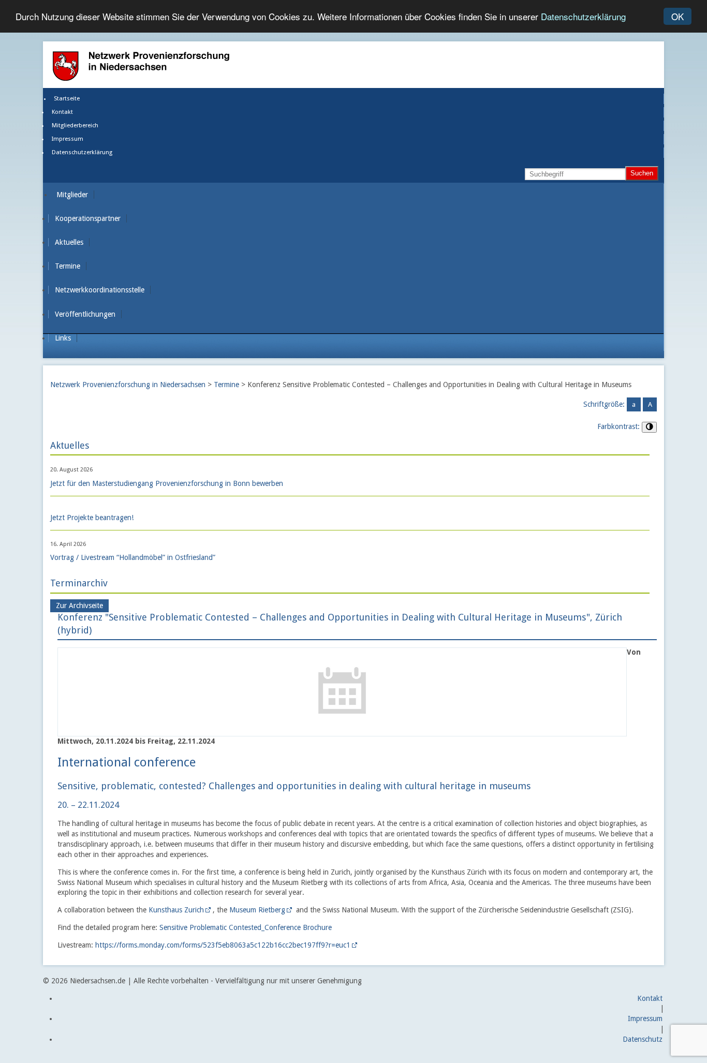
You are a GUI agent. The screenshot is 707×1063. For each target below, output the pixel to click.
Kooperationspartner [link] (88, 218)
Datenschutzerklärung (583, 16)
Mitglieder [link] (72, 194)
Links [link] (63, 338)
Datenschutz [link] (642, 1039)
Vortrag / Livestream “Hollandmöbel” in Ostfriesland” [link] (132, 557)
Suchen (641, 173)
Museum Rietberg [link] (257, 910)
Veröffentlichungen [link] (85, 314)
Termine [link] (67, 266)
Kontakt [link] (62, 112)
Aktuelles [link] (69, 242)
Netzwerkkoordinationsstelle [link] (99, 290)
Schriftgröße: (604, 404)
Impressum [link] (67, 139)
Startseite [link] (67, 98)
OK (677, 16)
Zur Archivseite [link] (79, 606)
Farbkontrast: (618, 426)
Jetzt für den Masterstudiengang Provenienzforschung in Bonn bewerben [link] (166, 483)
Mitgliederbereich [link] (75, 125)
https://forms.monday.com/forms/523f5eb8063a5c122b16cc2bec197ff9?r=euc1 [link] (222, 945)
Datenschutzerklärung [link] (82, 152)
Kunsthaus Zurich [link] (176, 910)
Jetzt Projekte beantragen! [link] (92, 517)
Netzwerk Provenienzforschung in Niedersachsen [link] (127, 384)
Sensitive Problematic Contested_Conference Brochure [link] (245, 927)
